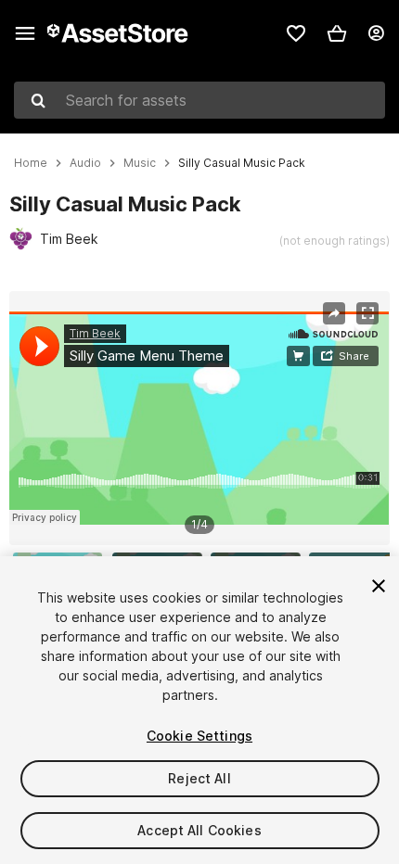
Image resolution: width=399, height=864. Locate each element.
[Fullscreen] (367, 313)
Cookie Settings (199, 735)
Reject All (199, 778)
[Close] (378, 585)
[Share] (334, 313)
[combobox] (199, 100)
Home (30, 163)
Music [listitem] (139, 163)
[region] (199, 418)
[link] (296, 33)
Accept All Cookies (199, 830)
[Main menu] (25, 33)
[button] (337, 33)
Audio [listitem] (85, 163)
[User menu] (376, 33)
